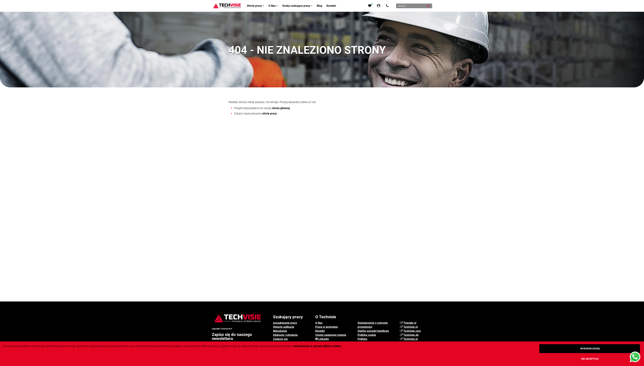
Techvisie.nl (410, 327)
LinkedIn (323, 339)
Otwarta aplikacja (283, 327)
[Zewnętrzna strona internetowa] (379, 6)
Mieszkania (280, 331)
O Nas (319, 322)
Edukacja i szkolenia (285, 335)
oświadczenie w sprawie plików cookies (317, 346)
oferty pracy (269, 113)
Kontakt (320, 331)
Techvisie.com (412, 331)
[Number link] (388, 6)
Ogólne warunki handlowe (373, 331)
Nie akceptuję (590, 358)
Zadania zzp (280, 339)
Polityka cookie (367, 335)
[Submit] (428, 6)
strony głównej (281, 108)
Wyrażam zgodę (590, 348)
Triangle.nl (409, 322)
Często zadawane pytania (330, 335)
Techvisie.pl (410, 339)
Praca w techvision (326, 327)
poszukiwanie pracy (285, 322)
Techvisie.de (411, 335)
